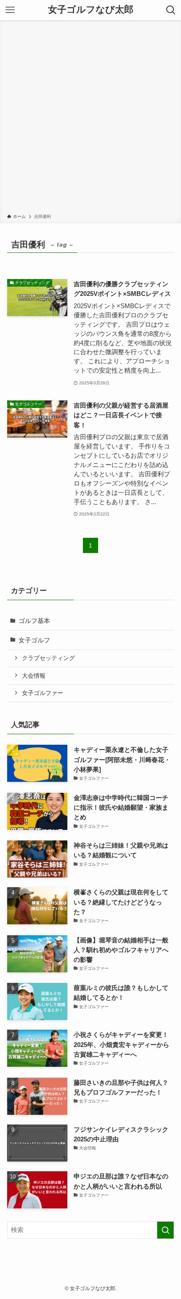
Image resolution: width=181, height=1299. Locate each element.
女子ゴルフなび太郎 (90, 10)
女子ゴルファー (42, 693)
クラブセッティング (48, 658)
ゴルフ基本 (34, 620)
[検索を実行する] (165, 1230)
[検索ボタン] (171, 10)
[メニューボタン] (10, 10)
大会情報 (33, 675)
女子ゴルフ (34, 640)
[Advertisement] (90, 118)
